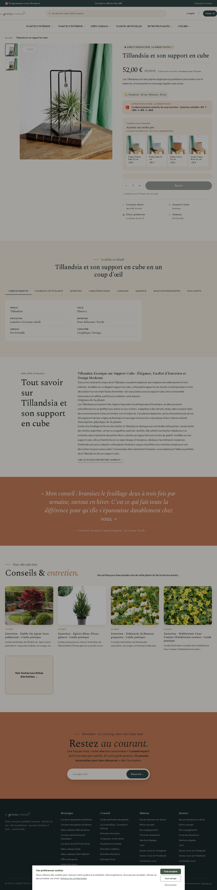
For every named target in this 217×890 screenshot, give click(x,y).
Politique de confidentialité (73, 878)
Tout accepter (170, 871)
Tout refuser (170, 878)
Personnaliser (171, 885)
